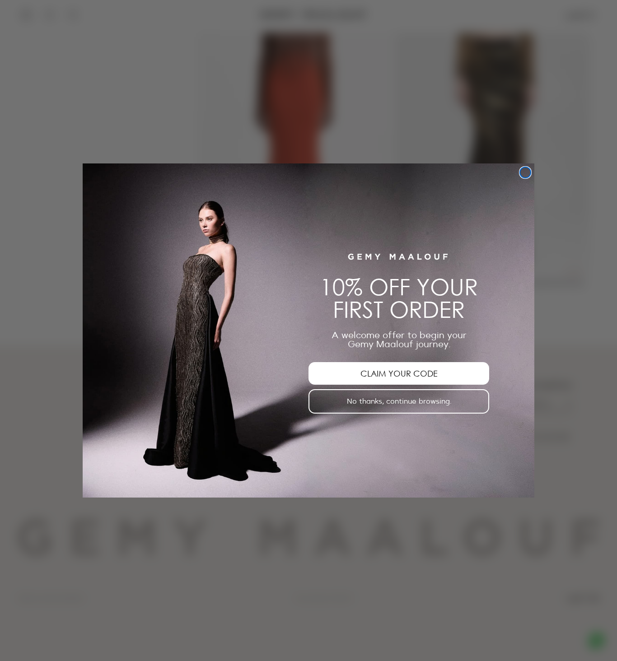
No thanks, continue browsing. (399, 401)
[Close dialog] (525, 172)
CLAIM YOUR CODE (399, 373)
